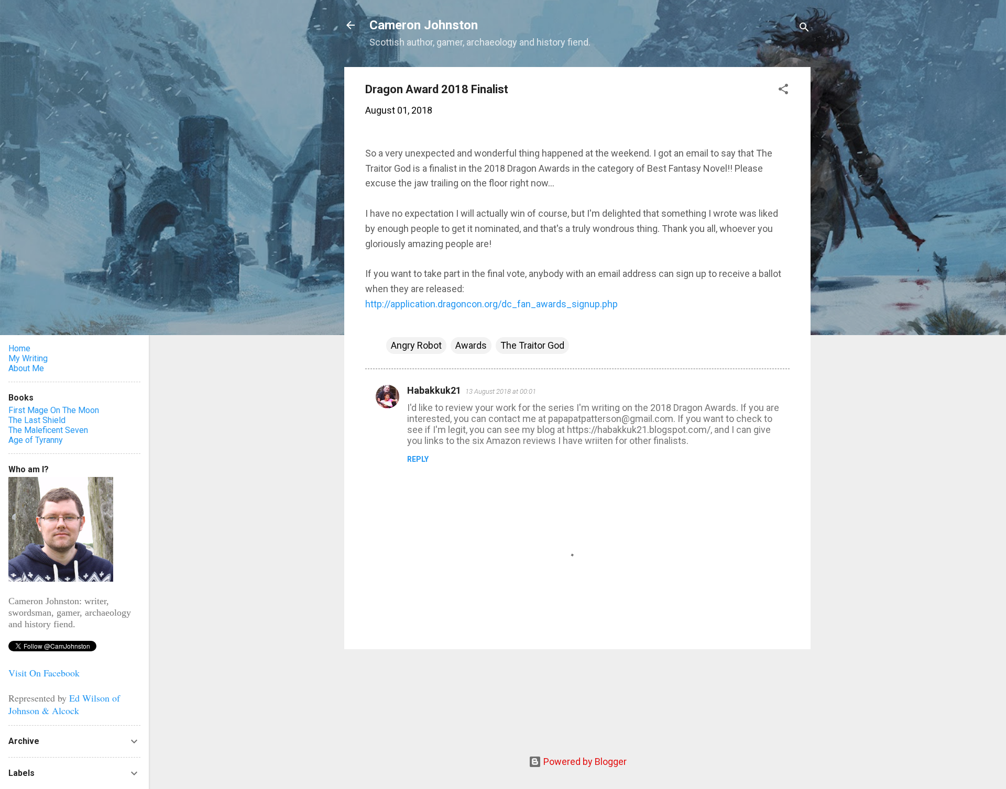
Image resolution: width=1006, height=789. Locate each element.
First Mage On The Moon (53, 410)
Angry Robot (416, 345)
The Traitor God (532, 345)
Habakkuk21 (434, 390)
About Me (26, 368)
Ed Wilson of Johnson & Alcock (64, 704)
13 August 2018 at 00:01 (500, 391)
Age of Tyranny (35, 440)
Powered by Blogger (584, 761)
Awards (471, 345)
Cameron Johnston (423, 25)
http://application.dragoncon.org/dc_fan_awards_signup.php (491, 303)
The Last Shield (36, 420)
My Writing (28, 358)
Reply (418, 459)
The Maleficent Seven (48, 430)
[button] (783, 90)
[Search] (804, 29)
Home (19, 348)
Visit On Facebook (44, 672)
